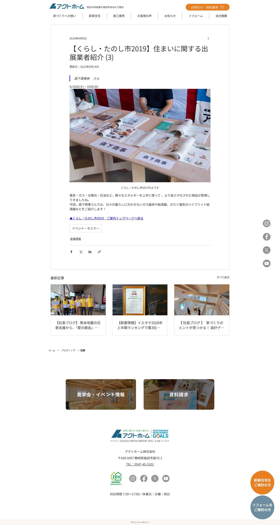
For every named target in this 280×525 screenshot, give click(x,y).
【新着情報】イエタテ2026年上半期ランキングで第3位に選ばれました (139, 325)
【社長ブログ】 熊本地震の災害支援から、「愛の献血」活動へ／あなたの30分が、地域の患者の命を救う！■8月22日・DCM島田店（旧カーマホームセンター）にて (78, 325)
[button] (94, 16)
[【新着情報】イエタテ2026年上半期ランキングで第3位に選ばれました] (140, 299)
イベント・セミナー (85, 228)
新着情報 (75, 239)
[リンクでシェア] (99, 252)
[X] (266, 250)
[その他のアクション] (208, 38)
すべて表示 (223, 277)
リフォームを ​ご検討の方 (262, 507)
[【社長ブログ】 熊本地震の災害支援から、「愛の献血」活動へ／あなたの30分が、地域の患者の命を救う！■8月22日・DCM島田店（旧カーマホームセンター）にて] (78, 299)
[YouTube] (266, 263)
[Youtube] (166, 478)
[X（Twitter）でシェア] (80, 252)
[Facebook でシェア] (71, 252)
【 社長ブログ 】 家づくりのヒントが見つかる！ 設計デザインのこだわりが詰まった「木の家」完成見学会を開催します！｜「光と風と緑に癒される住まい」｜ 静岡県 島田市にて (201, 325)
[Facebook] (266, 237)
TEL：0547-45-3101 (140, 464)
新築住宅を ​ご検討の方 (262, 482)
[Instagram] (266, 223)
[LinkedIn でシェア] (90, 252)
